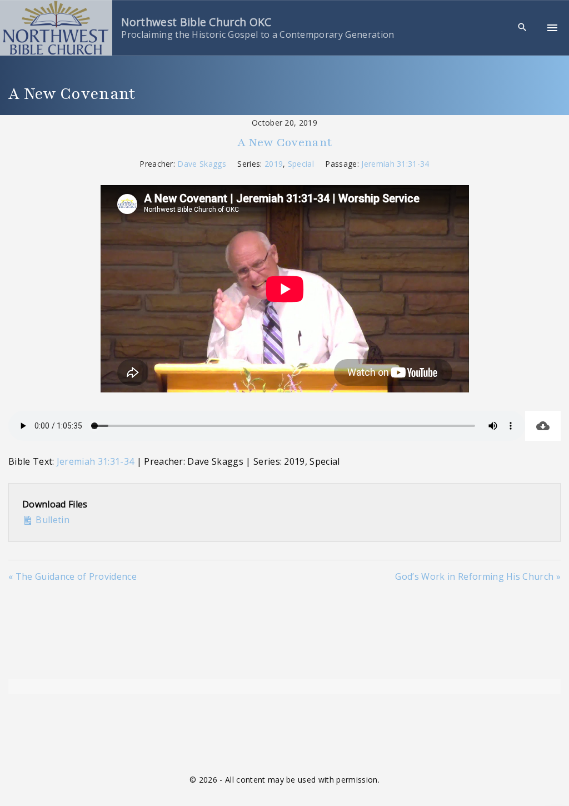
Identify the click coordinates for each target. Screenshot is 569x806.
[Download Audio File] (543, 426)
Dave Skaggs (201, 163)
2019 (273, 163)
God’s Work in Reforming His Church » (478, 576)
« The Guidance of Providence (72, 576)
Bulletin (51, 520)
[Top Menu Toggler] (552, 28)
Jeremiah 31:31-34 (395, 163)
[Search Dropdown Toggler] (523, 27)
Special (301, 163)
